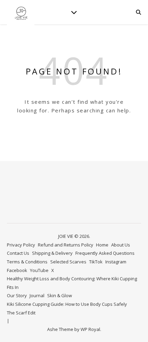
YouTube (39, 270)
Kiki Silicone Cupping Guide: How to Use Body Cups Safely (67, 304)
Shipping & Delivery (52, 253)
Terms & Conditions (27, 262)
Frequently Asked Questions (105, 253)
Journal (37, 295)
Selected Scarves (68, 262)
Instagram (115, 262)
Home (102, 245)
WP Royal (90, 329)
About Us (120, 245)
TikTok (96, 262)
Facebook (17, 270)
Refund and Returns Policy (65, 245)
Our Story (17, 295)
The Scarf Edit (21, 313)
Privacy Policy (21, 245)
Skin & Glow (59, 295)
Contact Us (18, 253)
